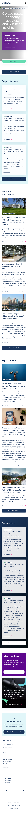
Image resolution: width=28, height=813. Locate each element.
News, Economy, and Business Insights (8, 761)
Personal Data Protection (14, 802)
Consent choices (14, 808)
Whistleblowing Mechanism (14, 805)
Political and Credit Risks (7, 751)
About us (6, 767)
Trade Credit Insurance (8, 744)
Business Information (7, 747)
